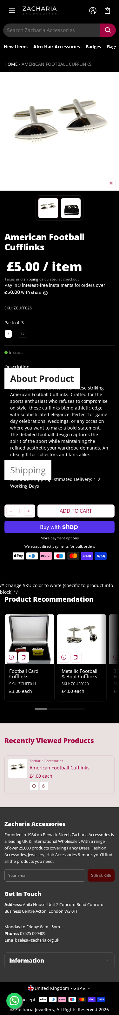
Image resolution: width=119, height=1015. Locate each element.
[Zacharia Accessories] (39, 10)
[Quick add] (23, 657)
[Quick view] (11, 657)
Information (26, 960)
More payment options (60, 538)
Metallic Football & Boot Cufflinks (79, 674)
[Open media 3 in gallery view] (71, 208)
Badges (93, 47)
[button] (107, 11)
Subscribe (101, 875)
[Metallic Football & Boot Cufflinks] (82, 639)
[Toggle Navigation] (11, 10)
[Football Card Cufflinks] (29, 639)
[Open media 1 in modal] (59, 131)
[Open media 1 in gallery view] (48, 208)
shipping (30, 279)
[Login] (92, 10)
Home (11, 64)
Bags (112, 47)
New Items (16, 47)
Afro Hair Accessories (56, 47)
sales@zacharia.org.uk (38, 940)
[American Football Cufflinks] (59, 775)
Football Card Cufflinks (23, 674)
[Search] (108, 30)
